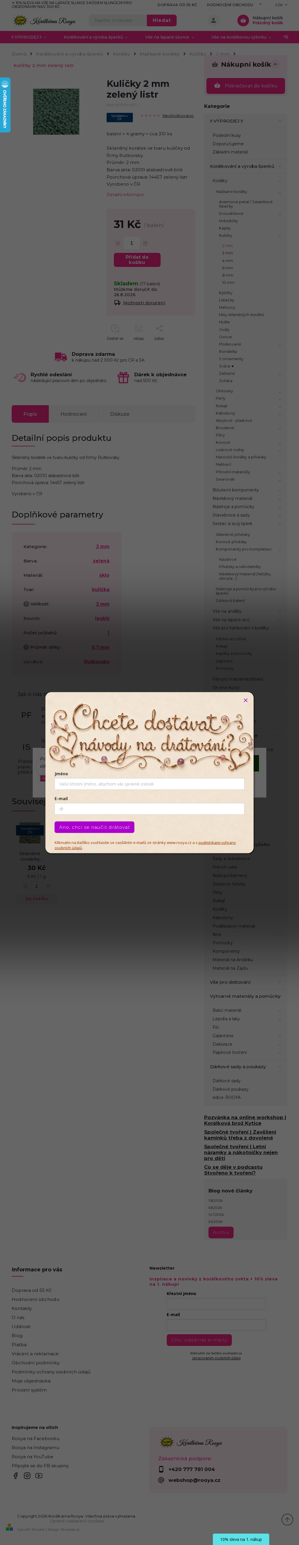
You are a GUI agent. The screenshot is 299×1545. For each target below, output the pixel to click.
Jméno (61, 773)
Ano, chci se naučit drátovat (94, 827)
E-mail (61, 798)
